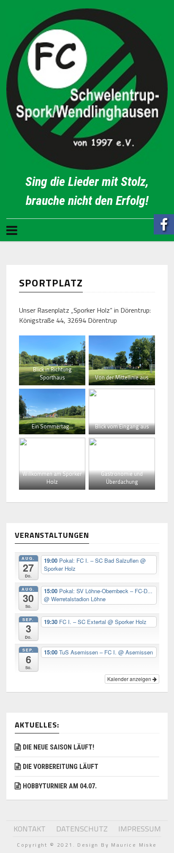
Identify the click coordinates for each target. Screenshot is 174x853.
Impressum (139, 828)
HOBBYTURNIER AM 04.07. (60, 786)
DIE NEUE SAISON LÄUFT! (58, 747)
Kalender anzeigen (129, 678)
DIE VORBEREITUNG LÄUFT (60, 767)
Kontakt (30, 828)
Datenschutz (82, 828)
